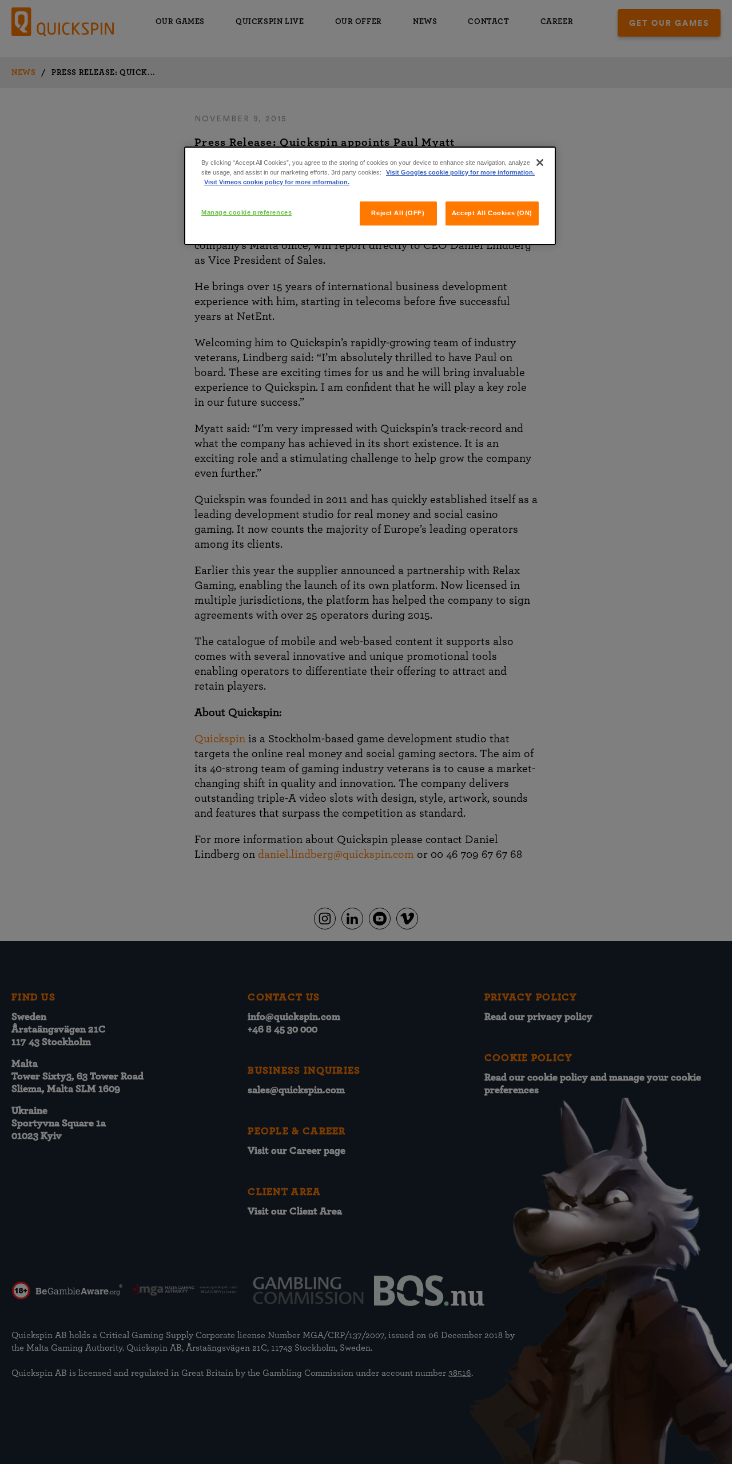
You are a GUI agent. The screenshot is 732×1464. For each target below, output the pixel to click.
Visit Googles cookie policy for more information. (460, 172)
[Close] (539, 162)
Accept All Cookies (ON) (492, 212)
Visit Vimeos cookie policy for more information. (276, 182)
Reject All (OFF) (397, 212)
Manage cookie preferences (246, 212)
